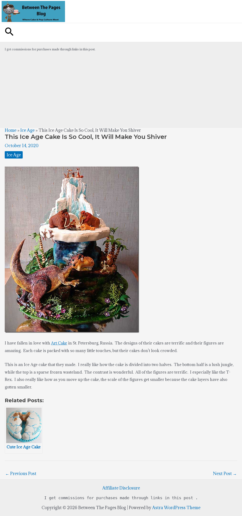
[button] (9, 32)
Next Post (225, 473)
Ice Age (27, 130)
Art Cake (59, 343)
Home (10, 130)
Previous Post (20, 473)
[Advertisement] (121, 92)
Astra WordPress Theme (176, 507)
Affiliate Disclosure (121, 488)
